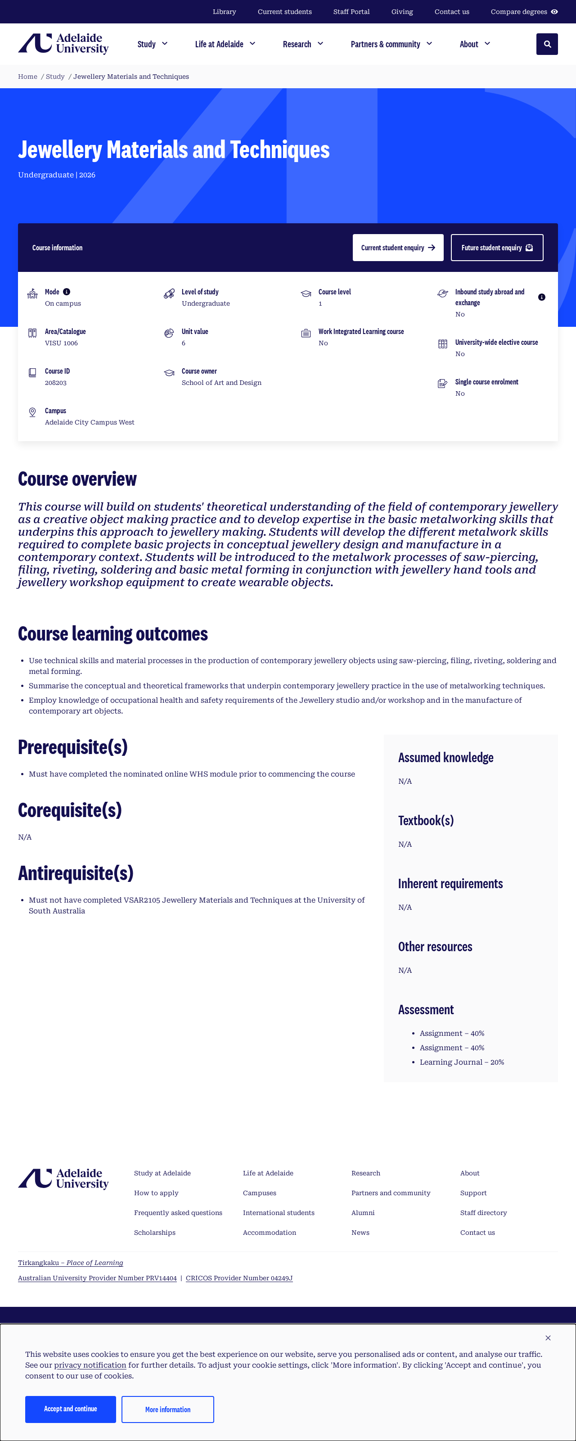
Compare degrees (519, 11)
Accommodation (269, 1232)
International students (279, 1212)
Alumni (363, 1212)
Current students (285, 11)
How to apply (156, 1193)
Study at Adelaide (162, 1173)
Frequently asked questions (178, 1212)
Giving (402, 11)
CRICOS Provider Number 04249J (239, 1278)
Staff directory (483, 1212)
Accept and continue (70, 1408)
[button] (548, 1338)
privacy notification (90, 1365)
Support (473, 1193)
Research (365, 1173)
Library (224, 11)
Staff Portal (351, 11)
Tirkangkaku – (70, 1262)
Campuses (259, 1193)
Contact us (452, 11)
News (360, 1232)
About (470, 1173)
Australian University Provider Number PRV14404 (97, 1278)
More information (167, 1409)
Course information (57, 247)
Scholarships (155, 1232)
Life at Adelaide (268, 1173)
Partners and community (391, 1193)
